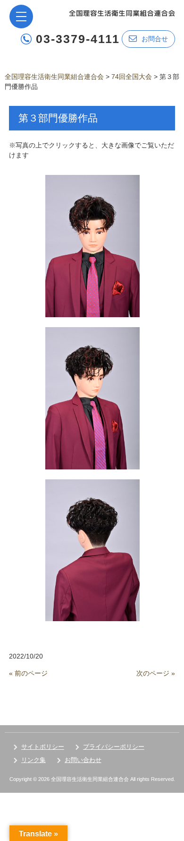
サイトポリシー (42, 746)
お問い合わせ (83, 759)
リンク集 (33, 759)
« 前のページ (28, 673)
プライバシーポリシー (113, 746)
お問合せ (155, 39)
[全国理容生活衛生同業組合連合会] (122, 12)
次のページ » (155, 673)
